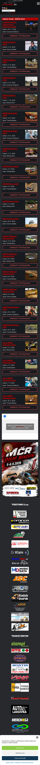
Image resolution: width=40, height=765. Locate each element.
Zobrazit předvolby (20, 758)
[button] (37, 737)
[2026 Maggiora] (20, 497)
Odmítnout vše (20, 753)
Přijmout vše (20, 748)
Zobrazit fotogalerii (20, 36)
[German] (6, 8)
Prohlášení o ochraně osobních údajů (24, 762)
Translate (13, 12)
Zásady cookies (10, 762)
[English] (4, 8)
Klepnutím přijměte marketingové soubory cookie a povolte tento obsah (20, 426)
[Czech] (3, 8)
